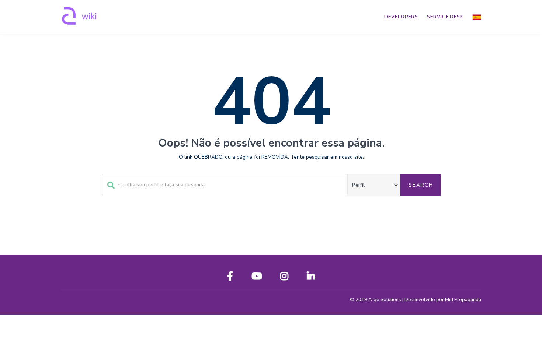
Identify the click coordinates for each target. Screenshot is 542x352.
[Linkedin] (310, 277)
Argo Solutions (384, 299)
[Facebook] (230, 277)
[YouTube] (256, 277)
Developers (401, 17)
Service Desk (445, 17)
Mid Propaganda (463, 299)
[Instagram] (284, 277)
